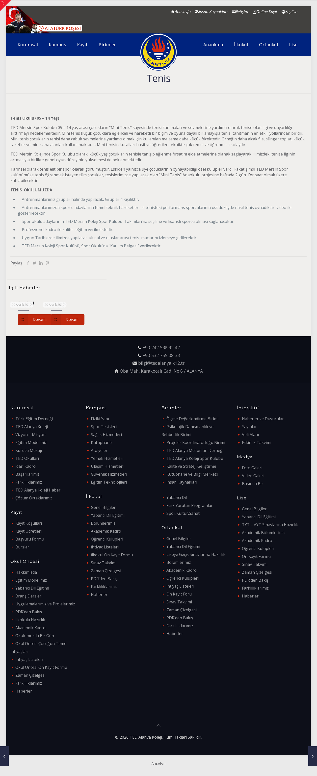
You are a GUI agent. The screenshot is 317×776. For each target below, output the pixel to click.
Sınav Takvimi (103, 563)
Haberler (23, 691)
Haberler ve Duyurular (263, 418)
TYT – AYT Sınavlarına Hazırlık (270, 524)
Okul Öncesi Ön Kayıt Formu (41, 667)
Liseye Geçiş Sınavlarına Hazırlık (195, 554)
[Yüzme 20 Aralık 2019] (4, 756)
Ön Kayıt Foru (179, 594)
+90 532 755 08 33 (161, 355)
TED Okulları (27, 458)
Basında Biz (253, 483)
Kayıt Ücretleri (28, 531)
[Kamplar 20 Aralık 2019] (312, 756)
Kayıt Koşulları (28, 523)
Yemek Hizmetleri (107, 458)
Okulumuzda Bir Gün (34, 635)
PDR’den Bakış (28, 612)
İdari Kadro (25, 466)
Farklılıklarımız (28, 482)
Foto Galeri (252, 467)
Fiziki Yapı (100, 418)
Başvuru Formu (29, 539)
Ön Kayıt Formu (256, 556)
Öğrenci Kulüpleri (107, 539)
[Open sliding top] (5, 5)
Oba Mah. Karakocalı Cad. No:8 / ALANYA (161, 371)
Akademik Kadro (30, 627)
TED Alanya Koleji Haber (37, 490)
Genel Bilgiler (103, 507)
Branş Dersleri (28, 596)
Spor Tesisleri (104, 426)
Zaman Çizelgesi (30, 675)
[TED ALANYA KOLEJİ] (158, 52)
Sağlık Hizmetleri (106, 434)
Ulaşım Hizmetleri (107, 466)
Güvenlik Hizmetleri (109, 474)
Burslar (22, 547)
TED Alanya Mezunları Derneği (194, 450)
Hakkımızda (26, 572)
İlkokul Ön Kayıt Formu (112, 555)
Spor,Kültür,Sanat (183, 513)
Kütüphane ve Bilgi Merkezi (192, 474)
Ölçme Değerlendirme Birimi (192, 418)
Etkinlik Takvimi (256, 442)
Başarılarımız (27, 474)
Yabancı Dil (176, 497)
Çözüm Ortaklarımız (33, 498)
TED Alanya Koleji (31, 426)
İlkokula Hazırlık (30, 619)
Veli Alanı (250, 434)
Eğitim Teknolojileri (109, 482)
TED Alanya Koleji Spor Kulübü (194, 458)
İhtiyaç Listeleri (29, 659)
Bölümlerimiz (103, 523)
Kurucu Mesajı (28, 450)
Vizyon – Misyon (30, 434)
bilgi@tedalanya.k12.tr (161, 363)
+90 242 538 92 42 (161, 347)
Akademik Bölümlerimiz (264, 532)
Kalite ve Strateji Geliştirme (191, 466)
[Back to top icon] (158, 725)
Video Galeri (253, 475)
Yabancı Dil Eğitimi (32, 588)
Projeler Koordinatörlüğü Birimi (195, 442)
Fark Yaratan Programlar (189, 505)
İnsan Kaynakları (181, 482)
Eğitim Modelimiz (31, 442)
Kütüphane (101, 442)
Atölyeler (99, 450)
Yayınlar (249, 426)
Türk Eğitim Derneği (34, 418)
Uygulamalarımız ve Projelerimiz (45, 604)
